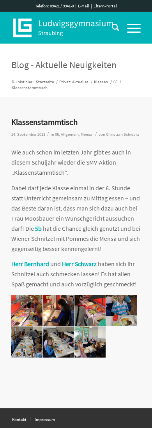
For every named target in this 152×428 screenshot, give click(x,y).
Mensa (86, 134)
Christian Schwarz (122, 134)
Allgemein (70, 134)
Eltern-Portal (105, 6)
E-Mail (83, 6)
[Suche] (111, 27)
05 (57, 134)
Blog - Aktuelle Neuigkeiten (64, 65)
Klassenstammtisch (44, 122)
